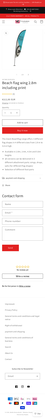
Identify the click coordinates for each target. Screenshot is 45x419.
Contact (8, 359)
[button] (3, 22)
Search (8, 347)
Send (10, 247)
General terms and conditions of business (19, 339)
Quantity (5, 107)
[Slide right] (28, 74)
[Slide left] (17, 74)
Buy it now (22, 130)
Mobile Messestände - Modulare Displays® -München (25, 412)
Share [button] (7, 185)
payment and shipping (15, 331)
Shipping (5, 103)
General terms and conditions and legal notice (22, 318)
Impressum (10, 304)
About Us (9, 353)
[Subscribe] (37, 376)
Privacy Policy (11, 310)
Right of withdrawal (13, 325)
